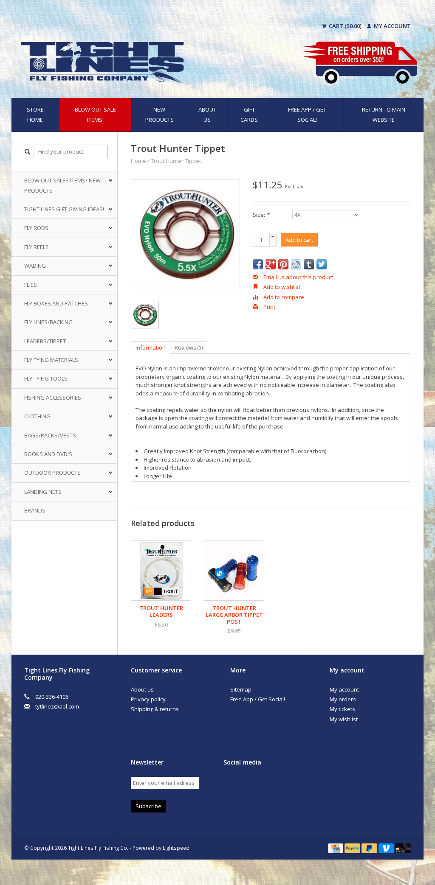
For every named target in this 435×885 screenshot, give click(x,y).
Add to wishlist (281, 287)
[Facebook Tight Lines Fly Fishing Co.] (230, 783)
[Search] (27, 152)
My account (392, 26)
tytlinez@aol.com (57, 706)
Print (268, 307)
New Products (159, 114)
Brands (34, 510)
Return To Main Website (383, 114)
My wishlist (344, 719)
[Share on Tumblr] (309, 264)
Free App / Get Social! (307, 114)
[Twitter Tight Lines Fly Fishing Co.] (245, 783)
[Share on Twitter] (321, 264)
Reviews (189, 347)
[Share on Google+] (271, 264)
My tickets (342, 709)
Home (138, 161)
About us (207, 114)
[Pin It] (283, 264)
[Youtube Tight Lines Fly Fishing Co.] (260, 783)
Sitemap (240, 689)
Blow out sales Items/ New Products (62, 185)
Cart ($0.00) (345, 26)
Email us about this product (297, 277)
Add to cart (299, 240)
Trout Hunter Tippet (176, 161)
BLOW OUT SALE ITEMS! (95, 114)
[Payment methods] (336, 847)
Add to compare (283, 297)
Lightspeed (176, 847)
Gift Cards (249, 114)
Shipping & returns (155, 709)
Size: (261, 214)
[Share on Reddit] (296, 264)
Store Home (35, 114)
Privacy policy (148, 699)
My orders (343, 699)
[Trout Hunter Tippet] (185, 233)
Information (151, 347)
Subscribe (148, 806)
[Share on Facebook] (258, 264)
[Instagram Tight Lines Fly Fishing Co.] (275, 783)
